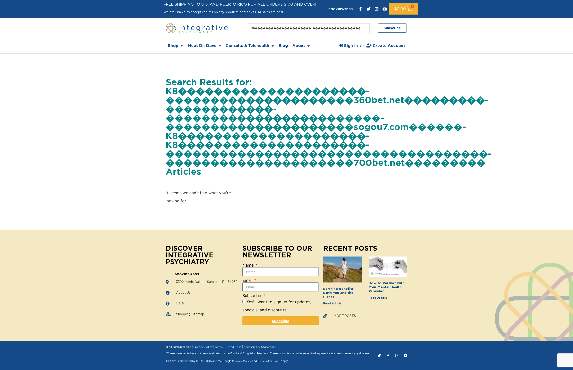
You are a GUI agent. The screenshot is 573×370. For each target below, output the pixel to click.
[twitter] (369, 9)
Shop (173, 46)
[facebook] (361, 9)
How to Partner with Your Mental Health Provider (386, 287)
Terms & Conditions (228, 347)
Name (248, 265)
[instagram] (377, 9)
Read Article (332, 303)
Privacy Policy (203, 347)
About (298, 46)
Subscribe (252, 296)
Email (248, 280)
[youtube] (385, 9)
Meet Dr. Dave (202, 46)
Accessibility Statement (260, 347)
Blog (283, 46)
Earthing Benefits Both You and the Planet (338, 293)
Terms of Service (268, 361)
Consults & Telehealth (247, 46)
